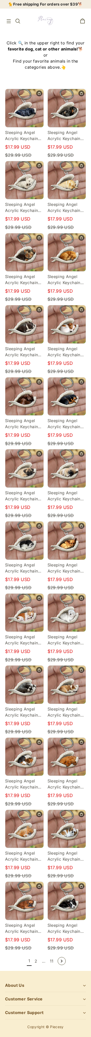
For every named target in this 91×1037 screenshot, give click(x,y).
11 (52, 961)
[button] (8, 21)
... (43, 961)
